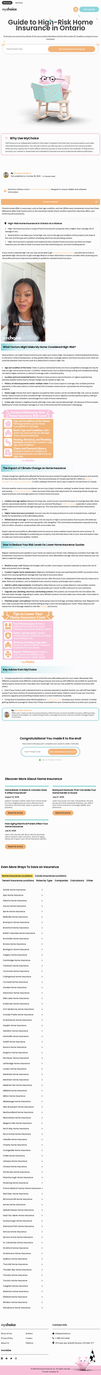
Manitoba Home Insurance (16, 1074)
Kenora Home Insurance (14, 1047)
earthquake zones (54, 699)
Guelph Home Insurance (14, 1025)
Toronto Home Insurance (15, 1280)
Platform (29, 1343)
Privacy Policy (7, 1338)
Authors (29, 1333)
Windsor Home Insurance (15, 1302)
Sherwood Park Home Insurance (18, 1226)
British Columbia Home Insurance (19, 933)
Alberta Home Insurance (15, 900)
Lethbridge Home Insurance (16, 1063)
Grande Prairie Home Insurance (18, 1014)
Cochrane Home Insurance (16, 971)
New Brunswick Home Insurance (18, 1106)
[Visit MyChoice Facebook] (7, 1358)
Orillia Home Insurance (14, 1155)
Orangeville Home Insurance (16, 1150)
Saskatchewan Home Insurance (18, 1210)
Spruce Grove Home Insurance (18, 1237)
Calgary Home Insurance (15, 954)
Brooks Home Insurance (14, 944)
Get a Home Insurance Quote (72, 49)
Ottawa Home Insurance (15, 1166)
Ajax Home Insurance (13, 895)
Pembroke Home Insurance (16, 1172)
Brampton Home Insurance (16, 922)
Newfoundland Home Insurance (18, 1112)
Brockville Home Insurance (16, 938)
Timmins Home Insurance (15, 1275)
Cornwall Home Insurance (15, 982)
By (21, 173)
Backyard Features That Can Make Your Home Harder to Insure (74, 791)
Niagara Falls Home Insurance (17, 1123)
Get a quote (89, 9)
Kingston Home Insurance (15, 1052)
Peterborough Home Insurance (18, 1177)
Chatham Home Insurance (16, 965)
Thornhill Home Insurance (15, 1264)
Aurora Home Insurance (14, 906)
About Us (5, 1343)
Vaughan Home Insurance (15, 1286)
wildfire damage (69, 504)
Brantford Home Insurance (16, 927)
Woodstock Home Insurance (16, 1307)
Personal (7, 3)
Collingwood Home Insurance (17, 976)
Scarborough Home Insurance (17, 1220)
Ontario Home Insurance (15, 1144)
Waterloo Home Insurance (15, 1291)
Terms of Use (6, 1333)
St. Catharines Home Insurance (18, 1242)
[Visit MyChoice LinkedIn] (2, 1358)
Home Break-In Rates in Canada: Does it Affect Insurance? (26, 791)
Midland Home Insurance (15, 1090)
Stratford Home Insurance (15, 1248)
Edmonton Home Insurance (16, 992)
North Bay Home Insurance (16, 1128)
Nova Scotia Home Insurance (17, 1134)
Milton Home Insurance (14, 1096)
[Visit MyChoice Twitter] (11, 1358)
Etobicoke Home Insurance (16, 1003)
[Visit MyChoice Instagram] (16, 1358)
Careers (29, 1338)
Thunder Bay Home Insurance (17, 1269)
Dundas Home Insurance (15, 987)
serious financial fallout (22, 491)
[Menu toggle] (75, 9)
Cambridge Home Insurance (16, 960)
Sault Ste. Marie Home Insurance (18, 1215)
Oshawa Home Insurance (15, 1161)
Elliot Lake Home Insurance (16, 998)
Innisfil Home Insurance (14, 1041)
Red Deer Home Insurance (15, 1193)
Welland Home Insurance (15, 1296)
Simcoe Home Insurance (14, 1231)
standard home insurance (63, 252)
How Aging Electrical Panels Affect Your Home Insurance (26, 825)
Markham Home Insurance (16, 1079)
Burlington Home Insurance (16, 949)
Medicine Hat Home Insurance (17, 1085)
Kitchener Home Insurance (16, 1058)
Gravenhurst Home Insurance (17, 1020)
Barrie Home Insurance (14, 911)
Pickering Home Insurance (15, 1182)
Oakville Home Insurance (15, 1139)
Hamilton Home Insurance (15, 1030)
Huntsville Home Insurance (16, 1036)
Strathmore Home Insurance (17, 1253)
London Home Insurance (14, 1068)
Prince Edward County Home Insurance (22, 1188)
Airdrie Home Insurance (14, 889)
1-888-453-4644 (62, 1338)
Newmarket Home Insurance (17, 1117)
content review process (40, 189)
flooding (43, 606)
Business (19, 3)
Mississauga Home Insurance (17, 1101)
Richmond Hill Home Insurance (17, 1199)
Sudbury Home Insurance (15, 1258)
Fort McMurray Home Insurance (18, 1009)
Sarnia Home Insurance (14, 1204)
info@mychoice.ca (62, 1333)
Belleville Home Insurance (15, 916)
